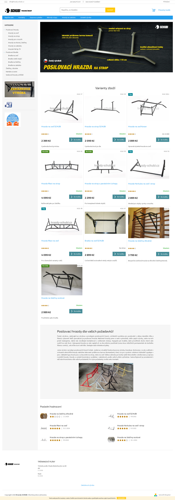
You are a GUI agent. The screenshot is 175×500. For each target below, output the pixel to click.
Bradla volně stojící (15, 59)
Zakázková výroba (87, 485)
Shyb (39, 474)
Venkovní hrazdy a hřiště (14, 75)
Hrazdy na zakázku (15, 46)
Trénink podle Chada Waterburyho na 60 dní (52, 467)
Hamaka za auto (11, 72)
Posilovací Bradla (12, 52)
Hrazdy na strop (14, 36)
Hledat (110, 10)
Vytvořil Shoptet (164, 495)
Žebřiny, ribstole (12, 68)
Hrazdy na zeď (13, 33)
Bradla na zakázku (14, 65)
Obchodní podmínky (93, 2)
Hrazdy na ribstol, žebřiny (17, 43)
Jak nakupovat (75, 2)
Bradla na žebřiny (14, 62)
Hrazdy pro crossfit (15, 39)
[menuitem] (9, 17)
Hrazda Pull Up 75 (14, 49)
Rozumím (121, 498)
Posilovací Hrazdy (12, 30)
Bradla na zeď (13, 55)
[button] (50, 50)
